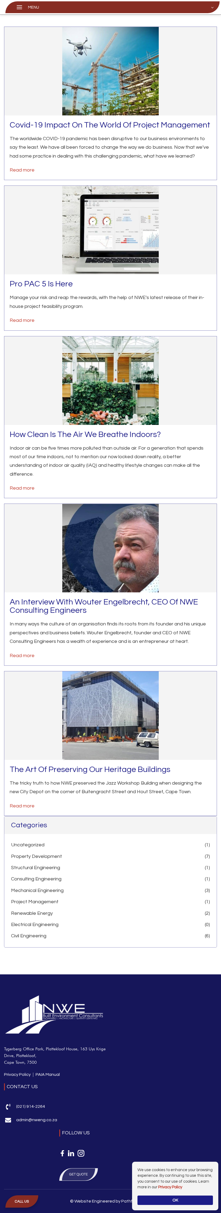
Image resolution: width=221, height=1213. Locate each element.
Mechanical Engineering (37, 890)
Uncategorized (27, 844)
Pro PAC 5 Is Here (41, 284)
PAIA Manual (48, 1074)
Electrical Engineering (34, 924)
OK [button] (175, 1200)
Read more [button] (22, 170)
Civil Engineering (28, 935)
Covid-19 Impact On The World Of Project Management (110, 125)
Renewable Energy (32, 913)
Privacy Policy (17, 1074)
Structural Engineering (35, 867)
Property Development (36, 856)
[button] (21, 1201)
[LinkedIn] (71, 1153)
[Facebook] (62, 1153)
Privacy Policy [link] (170, 1187)
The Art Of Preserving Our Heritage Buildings (90, 769)
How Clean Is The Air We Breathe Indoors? (85, 434)
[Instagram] (81, 1153)
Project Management (34, 901)
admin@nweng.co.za (36, 1120)
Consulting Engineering (36, 878)
